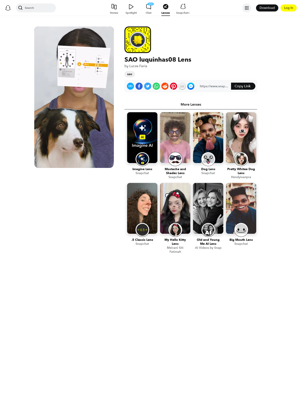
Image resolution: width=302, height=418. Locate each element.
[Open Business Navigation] (246, 8)
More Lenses (191, 104)
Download (267, 8)
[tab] (190, 104)
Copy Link (242, 86)
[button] (130, 86)
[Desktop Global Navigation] (8, 8)
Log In (288, 8)
